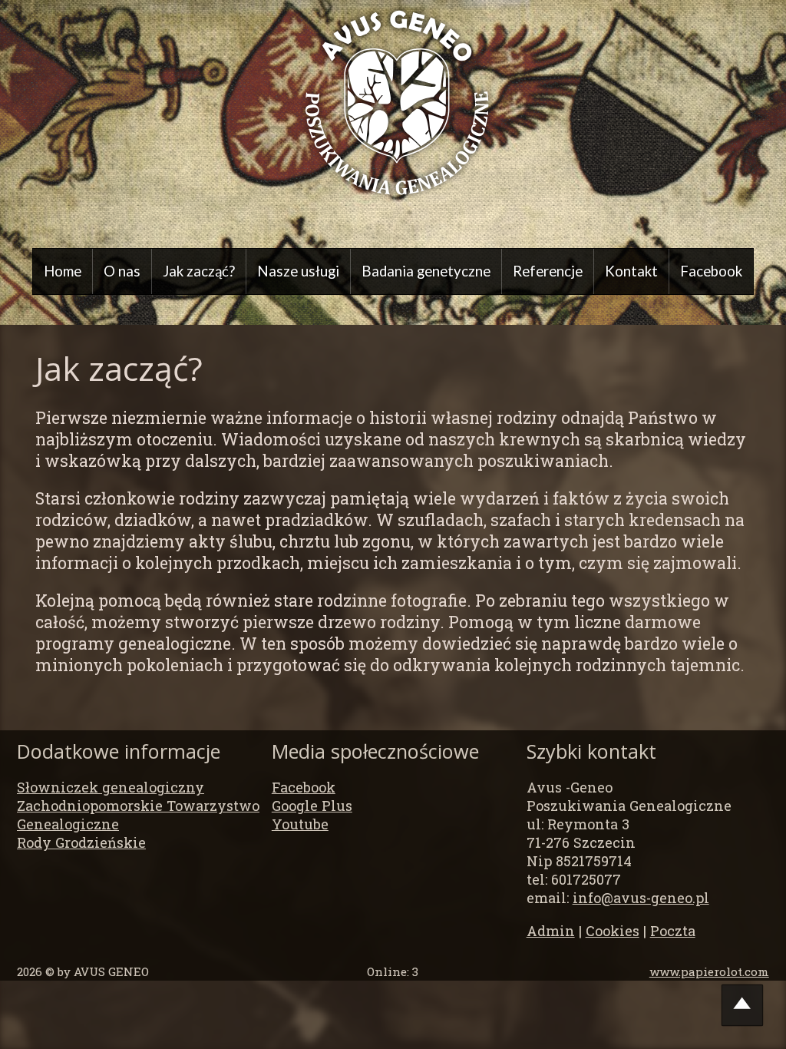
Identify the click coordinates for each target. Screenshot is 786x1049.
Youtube (300, 824)
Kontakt (631, 271)
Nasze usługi (298, 271)
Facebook (711, 271)
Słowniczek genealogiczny (110, 787)
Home (62, 271)
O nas (122, 271)
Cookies (612, 931)
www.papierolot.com (709, 971)
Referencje (548, 271)
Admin (551, 931)
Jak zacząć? (199, 271)
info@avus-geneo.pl (641, 898)
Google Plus (312, 805)
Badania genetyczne (426, 271)
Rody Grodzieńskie (81, 842)
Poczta (672, 931)
